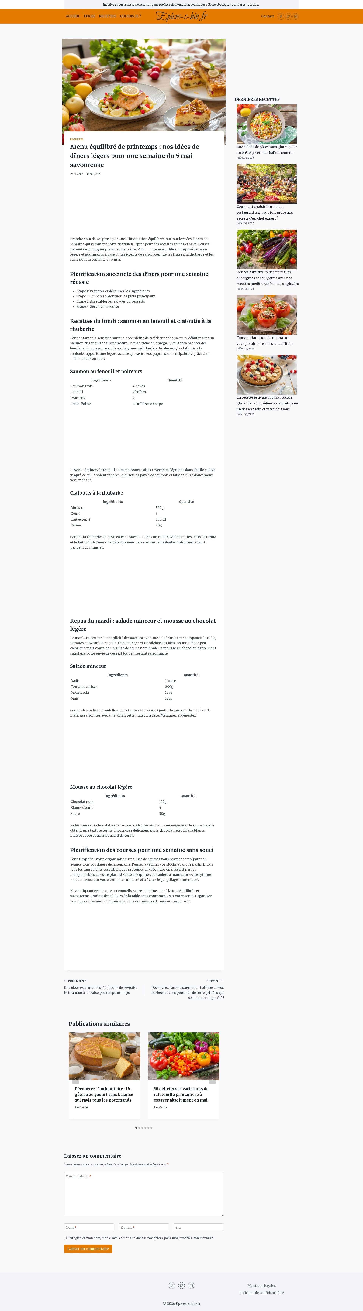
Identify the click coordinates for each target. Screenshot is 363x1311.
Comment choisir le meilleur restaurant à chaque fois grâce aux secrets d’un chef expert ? (265, 212)
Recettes (107, 16)
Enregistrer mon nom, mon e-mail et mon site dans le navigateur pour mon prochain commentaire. (141, 1238)
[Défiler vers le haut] (353, 1305)
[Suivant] (212, 1078)
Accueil (73, 16)
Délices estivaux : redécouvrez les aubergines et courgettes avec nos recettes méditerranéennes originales (268, 278)
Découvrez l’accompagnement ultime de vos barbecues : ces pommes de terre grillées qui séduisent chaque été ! (187, 989)
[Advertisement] (144, 208)
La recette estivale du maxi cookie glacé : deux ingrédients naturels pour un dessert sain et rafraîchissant (268, 403)
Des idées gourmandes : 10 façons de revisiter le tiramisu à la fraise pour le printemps (101, 987)
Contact (267, 16)
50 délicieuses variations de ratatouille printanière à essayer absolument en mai (181, 1094)
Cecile (79, 174)
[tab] (136, 1128)
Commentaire (79, 1176)
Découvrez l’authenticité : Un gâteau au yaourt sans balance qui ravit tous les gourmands (104, 1094)
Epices (89, 16)
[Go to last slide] (75, 1078)
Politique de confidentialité (262, 1293)
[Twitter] (288, 16)
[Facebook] (281, 16)
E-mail (128, 1227)
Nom (71, 1227)
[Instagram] (295, 16)
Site (178, 1227)
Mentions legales (261, 1286)
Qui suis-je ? (130, 16)
